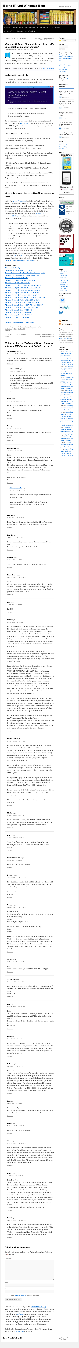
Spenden (20, 31)
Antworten (10, 364)
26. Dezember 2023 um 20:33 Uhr (16, 1220)
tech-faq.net (63, 279)
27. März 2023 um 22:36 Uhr (15, 1175)
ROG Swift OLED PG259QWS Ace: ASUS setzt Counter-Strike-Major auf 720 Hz (66, 103)
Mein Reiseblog (63, 67)
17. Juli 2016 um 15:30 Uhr (14, 428)
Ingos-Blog (63, 277)
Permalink (7, 330)
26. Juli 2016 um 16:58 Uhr (14, 450)
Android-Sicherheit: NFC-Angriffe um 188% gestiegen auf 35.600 (66, 92)
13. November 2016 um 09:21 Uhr (16, 577)
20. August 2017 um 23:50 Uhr (15, 622)
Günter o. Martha (16, 488)
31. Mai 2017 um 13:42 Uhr (14, 604)
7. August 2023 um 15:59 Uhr (18, 371)
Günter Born (29, 49)
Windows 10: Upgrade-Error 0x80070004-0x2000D (22, 302)
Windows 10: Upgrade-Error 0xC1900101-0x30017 (22, 295)
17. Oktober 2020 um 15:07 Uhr (16, 1006)
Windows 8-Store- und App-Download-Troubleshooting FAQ (25, 273)
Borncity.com (62, 54)
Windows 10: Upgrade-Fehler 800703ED (18, 315)
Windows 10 (32, 327)
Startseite (7, 27)
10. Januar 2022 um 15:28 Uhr (15, 1066)
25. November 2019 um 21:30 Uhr (16, 877)
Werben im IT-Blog (9, 31)
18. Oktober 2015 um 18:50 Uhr (16, 401)
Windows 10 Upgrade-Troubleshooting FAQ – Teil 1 (22, 275)
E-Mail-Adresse (9, 1289)
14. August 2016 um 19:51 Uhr (15, 517)
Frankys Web (63, 290)
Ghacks (62, 273)
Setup (15, 329)
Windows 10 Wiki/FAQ (12, 268)
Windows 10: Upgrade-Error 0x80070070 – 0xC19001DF (24, 305)
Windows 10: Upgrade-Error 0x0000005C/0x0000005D (23, 285)
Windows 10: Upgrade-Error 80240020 (17, 283)
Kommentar (8, 1259)
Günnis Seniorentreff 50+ (65, 66)
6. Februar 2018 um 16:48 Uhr (15, 838)
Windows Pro (63, 271)
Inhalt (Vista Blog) (30, 31)
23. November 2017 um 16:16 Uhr (16, 741)
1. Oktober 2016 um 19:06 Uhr (15, 560)
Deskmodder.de (64, 286)
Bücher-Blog (62, 64)
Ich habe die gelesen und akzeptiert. (24, 1295)
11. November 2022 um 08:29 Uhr (16, 1143)
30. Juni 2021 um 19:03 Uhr (15, 1039)
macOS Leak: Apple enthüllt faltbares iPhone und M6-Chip (66, 133)
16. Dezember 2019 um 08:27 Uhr (16, 962)
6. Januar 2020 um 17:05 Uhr (15, 982)
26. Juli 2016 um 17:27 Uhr (17, 490)
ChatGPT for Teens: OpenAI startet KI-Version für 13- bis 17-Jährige (65, 124)
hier (21, 255)
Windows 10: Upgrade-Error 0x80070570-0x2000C (22, 307)
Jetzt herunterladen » (49, 68)
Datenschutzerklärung (31, 27)
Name (7, 1282)
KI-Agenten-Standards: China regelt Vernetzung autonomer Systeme (66, 113)
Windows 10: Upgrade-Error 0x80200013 (18, 310)
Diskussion (58, 27)
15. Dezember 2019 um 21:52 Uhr (16, 907)
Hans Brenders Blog (65, 275)
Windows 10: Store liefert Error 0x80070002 (19, 312)
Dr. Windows (63, 288)
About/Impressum (17, 27)
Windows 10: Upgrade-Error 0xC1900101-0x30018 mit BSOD (25, 297)
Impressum (61, 143)
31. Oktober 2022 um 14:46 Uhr (16, 1126)
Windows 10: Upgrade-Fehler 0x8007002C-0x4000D (22, 300)
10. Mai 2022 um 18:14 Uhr (14, 1103)
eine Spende (20, 1331)
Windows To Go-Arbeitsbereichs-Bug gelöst (19, 260)
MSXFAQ (63, 282)
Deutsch (63, 40)
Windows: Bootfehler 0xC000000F (16, 278)
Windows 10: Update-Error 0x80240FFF (18, 317)
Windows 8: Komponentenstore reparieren (18, 270)
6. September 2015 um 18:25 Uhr (16, 354)
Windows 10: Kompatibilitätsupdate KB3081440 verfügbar (44, 39)
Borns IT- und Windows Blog (66, 56)
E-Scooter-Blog (62, 71)
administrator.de (64, 281)
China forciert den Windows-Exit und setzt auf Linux (66, 368)
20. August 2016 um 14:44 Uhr (15, 537)
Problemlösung (24, 327)
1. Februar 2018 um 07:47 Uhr (15, 815)
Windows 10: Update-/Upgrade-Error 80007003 (20, 280)
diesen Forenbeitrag (19, 201)
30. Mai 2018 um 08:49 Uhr (14, 860)
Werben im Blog (63, 146)
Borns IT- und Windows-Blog (24, 5)
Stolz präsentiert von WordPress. (66, 1338)
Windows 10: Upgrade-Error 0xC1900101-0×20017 (22, 292)
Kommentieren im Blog (46, 27)
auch (15, 255)
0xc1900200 (24, 123)
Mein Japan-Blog (63, 69)
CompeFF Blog (64, 284)
